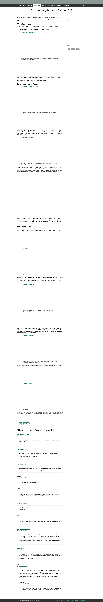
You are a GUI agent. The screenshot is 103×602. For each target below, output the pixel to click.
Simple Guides (66, 5)
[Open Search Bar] (83, 5)
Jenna (18, 488)
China (24, 422)
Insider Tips (53, 5)
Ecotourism (44, 5)
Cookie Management (75, 600)
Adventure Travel (37, 5)
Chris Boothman (21, 548)
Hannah (19, 462)
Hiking (48, 5)
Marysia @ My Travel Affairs (23, 434)
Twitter (35, 418)
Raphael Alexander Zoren (23, 502)
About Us (58, 600)
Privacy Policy (82, 600)
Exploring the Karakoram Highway (25, 423)
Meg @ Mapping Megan (22, 447)
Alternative (20, 422)
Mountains (27, 422)
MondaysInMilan (60, 5)
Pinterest (40, 418)
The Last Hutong (21, 424)
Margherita (57, 13)
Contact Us (69, 600)
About (24, 5)
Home (20, 5)
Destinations (30, 5)
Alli (18, 515)
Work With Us (63, 600)
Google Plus (30, 418)
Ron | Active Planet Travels (23, 529)
